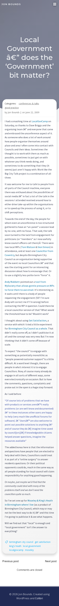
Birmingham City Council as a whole (27, 328)
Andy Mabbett (12, 281)
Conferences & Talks (29, 103)
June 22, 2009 (32, 112)
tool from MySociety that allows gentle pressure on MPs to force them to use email (29, 285)
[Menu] (54, 4)
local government (32, 546)
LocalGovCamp (40, 121)
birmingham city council (21, 541)
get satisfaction (43, 541)
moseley (29, 549)
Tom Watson (28, 247)
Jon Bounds (14, 112)
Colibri (39, 598)
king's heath (15, 546)
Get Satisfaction (37, 320)
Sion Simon (44, 247)
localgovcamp (16, 549)
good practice (12, 107)
